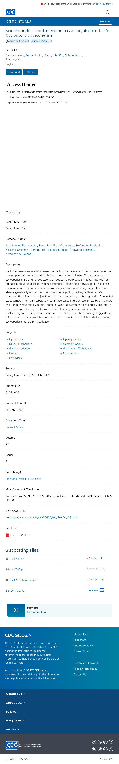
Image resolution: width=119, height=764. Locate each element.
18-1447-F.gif (15, 559)
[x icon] (99, 741)
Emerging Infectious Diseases (23, 479)
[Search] (108, 12)
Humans (14, 353)
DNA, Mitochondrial (21, 344)
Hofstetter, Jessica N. (89, 245)
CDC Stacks (16, 635)
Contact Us (80, 674)
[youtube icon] (94, 749)
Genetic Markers (73, 344)
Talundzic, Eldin (57, 250)
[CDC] (11, 12)
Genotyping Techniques (77, 348)
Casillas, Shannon (17, 250)
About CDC (14, 703)
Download (14, 72)
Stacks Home (81, 634)
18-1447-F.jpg (15, 569)
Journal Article (15, 427)
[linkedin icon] (110, 741)
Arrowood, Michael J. (82, 250)
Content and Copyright (86, 663)
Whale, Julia (73, 55)
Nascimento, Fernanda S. (25, 55)
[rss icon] (110, 749)
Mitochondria (71, 353)
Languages (13, 720)
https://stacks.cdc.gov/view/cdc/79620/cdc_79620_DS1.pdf (41, 517)
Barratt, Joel (38, 250)
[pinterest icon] (99, 749)
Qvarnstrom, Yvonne (18, 254)
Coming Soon (81, 651)
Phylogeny (15, 358)
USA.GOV (24, 759)
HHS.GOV (10, 759)
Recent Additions (83, 645)
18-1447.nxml (15, 590)
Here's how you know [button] (101, 3)
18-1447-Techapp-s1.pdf (21, 580)
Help (76, 657)
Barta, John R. (53, 55)
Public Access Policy (85, 669)
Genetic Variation (19, 348)
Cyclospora (16, 339)
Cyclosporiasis (72, 339)
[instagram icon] (105, 741)
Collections (80, 640)
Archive (11, 729)
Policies (11, 711)
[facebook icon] (94, 741)
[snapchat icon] (105, 749)
